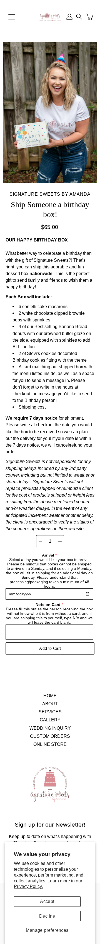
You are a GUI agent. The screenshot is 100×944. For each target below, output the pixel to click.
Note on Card (48, 604)
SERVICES (50, 711)
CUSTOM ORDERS (50, 736)
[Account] (69, 16)
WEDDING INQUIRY (50, 728)
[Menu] (12, 17)
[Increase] (60, 541)
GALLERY (50, 719)
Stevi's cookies (41, 353)
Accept (47, 901)
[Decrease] (40, 541)
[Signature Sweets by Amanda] (50, 17)
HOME (50, 695)
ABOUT (50, 703)
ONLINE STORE (50, 744)
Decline (47, 916)
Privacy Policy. (28, 886)
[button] (79, 17)
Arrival (48, 555)
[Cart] (90, 16)
